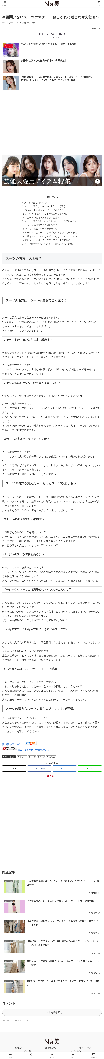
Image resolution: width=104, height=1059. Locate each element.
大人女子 (52, 757)
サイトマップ (85, 1048)
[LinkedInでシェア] (52, 842)
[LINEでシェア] (87, 835)
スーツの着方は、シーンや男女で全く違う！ (46, 206)
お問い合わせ (77, 1051)
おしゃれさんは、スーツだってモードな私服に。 (49, 240)
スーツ (42, 757)
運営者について (52, 1048)
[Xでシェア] (17, 827)
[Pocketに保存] (63, 835)
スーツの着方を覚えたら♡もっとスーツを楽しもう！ (51, 221)
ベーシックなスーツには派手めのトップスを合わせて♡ (52, 232)
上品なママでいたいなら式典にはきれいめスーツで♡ (51, 236)
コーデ (33, 757)
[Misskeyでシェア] (87, 827)
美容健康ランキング (13, 744)
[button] (96, 624)
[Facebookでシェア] (17, 835)
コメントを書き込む (52, 1012)
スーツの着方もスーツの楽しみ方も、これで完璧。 (49, 244)
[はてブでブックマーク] (40, 835)
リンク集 (27, 1051)
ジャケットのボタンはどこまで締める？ (44, 210)
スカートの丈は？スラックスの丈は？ (43, 217)
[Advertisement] (52, 102)
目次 (48, 197)
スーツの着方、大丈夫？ (36, 202)
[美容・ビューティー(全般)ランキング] (9, 749)
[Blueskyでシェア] (63, 827)
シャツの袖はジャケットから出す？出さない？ (47, 214)
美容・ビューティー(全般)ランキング (36, 749)
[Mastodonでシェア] (40, 827)
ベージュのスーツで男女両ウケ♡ (41, 229)
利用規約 (19, 1048)
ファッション (10, 757)
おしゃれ (23, 757)
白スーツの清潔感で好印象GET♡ (41, 225)
